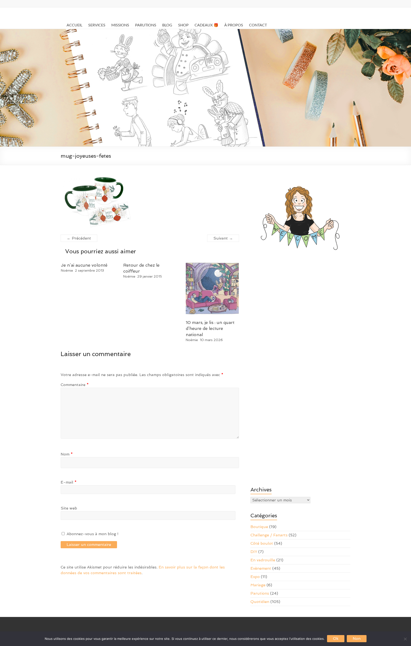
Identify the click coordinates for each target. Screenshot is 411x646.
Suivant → (223, 238)
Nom (67, 454)
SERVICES (96, 25)
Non (357, 638)
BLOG (167, 25)
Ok (335, 638)
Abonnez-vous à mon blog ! (91, 534)
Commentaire (75, 384)
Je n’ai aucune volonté (84, 265)
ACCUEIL (74, 25)
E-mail (69, 482)
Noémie (67, 270)
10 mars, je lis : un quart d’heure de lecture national (210, 328)
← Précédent (79, 238)
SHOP (183, 25)
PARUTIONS (145, 25)
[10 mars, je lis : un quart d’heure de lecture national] (212, 264)
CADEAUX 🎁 (206, 25)
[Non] (405, 638)
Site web (69, 508)
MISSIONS (120, 25)
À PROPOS (233, 25)
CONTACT (258, 25)
